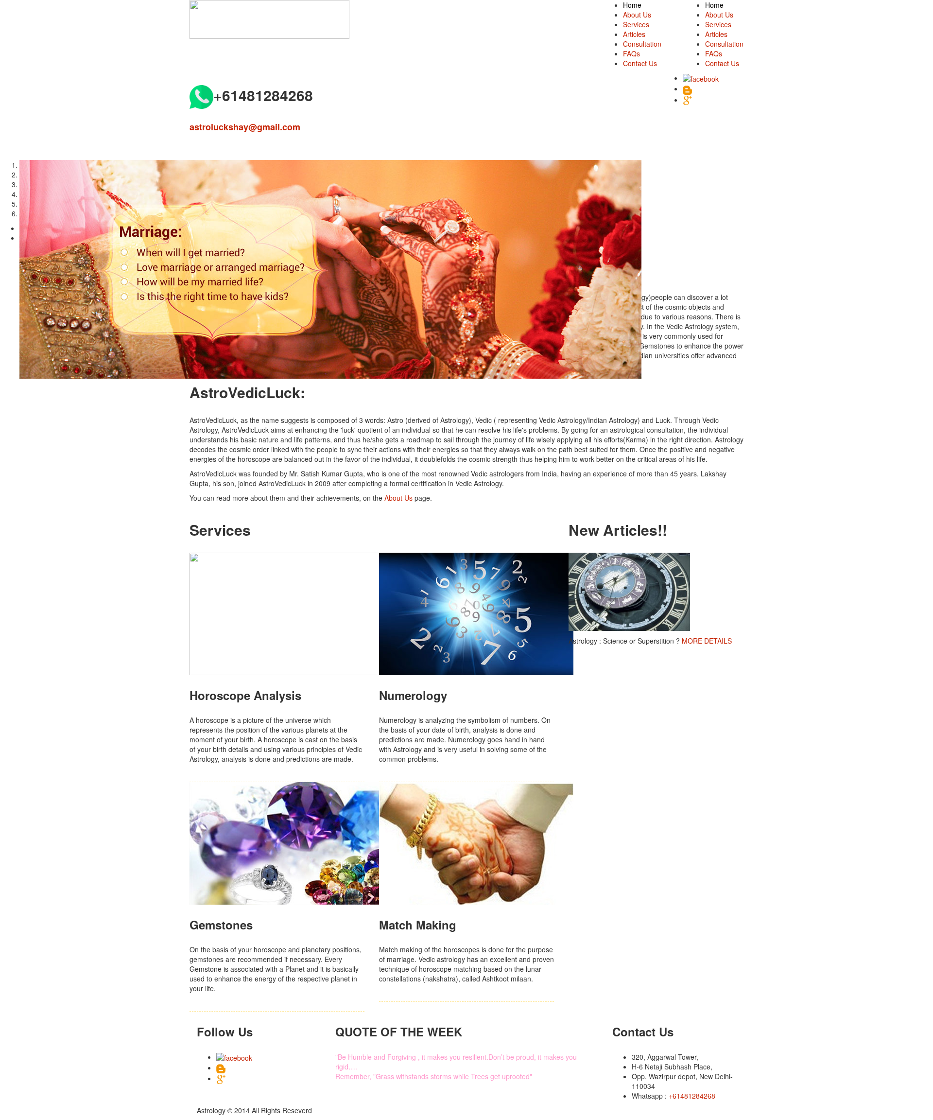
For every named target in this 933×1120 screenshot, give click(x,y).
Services (718, 24)
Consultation (724, 44)
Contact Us (722, 63)
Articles (716, 34)
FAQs (713, 53)
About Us (719, 14)
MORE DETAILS (707, 641)
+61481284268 (692, 1096)
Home (714, 5)
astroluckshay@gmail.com (245, 127)
